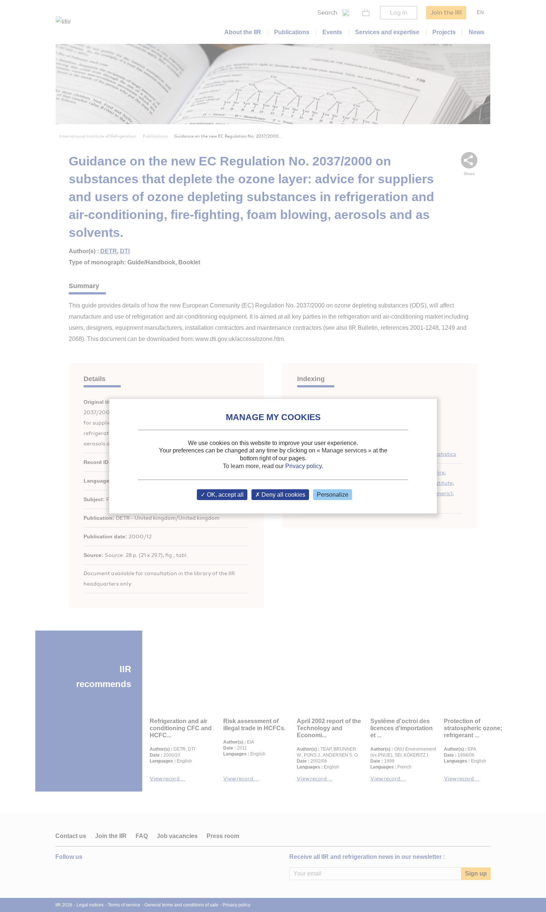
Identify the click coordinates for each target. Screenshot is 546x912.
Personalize (332, 495)
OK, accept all (224, 495)
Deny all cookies (282, 495)
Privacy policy (303, 466)
